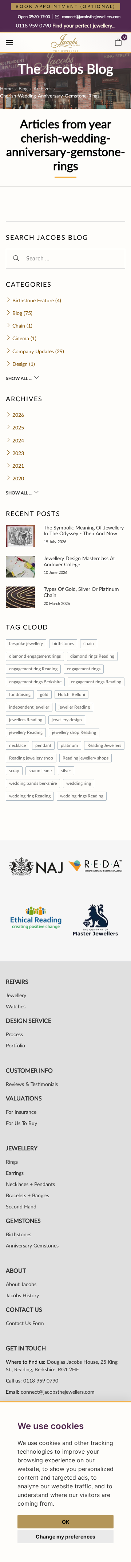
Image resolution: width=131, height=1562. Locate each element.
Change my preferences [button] (65, 1536)
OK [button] (66, 1522)
